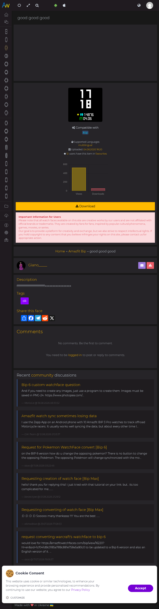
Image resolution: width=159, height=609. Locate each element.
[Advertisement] (85, 53)
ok (25, 301)
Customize (17, 597)
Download (87, 206)
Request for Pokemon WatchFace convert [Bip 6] (64, 447)
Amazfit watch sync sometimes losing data (59, 416)
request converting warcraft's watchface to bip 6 (64, 537)
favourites (101, 153)
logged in (75, 355)
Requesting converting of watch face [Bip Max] (62, 510)
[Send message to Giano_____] (142, 265)
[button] (139, 5)
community (42, 375)
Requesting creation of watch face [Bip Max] (60, 479)
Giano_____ (37, 265)
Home (60, 251)
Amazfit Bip (77, 251)
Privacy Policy (80, 590)
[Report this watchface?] (150, 265)
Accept (140, 588)
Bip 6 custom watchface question (51, 385)
